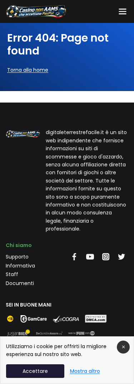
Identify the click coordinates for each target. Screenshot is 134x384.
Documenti (20, 283)
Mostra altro (85, 371)
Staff (12, 274)
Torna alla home (27, 70)
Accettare (35, 371)
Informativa (20, 265)
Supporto (17, 256)
